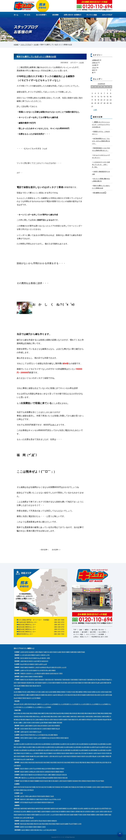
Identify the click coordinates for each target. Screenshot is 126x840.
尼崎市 (22, 790)
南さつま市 (43, 830)
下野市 (61, 673)
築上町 (32, 817)
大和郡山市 (32, 771)
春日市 (58, 811)
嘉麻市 (37, 814)
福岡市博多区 (31, 808)
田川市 (24, 814)
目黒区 (94, 692)
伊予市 (22, 802)
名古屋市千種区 (21, 747)
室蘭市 (68, 652)
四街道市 (41, 679)
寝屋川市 (27, 781)
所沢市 (30, 704)
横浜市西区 (29, 716)
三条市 (49, 725)
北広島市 (31, 652)
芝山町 (97, 682)
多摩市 (88, 695)
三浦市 (37, 719)
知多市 (99, 753)
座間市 (61, 719)
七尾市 (22, 732)
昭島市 (20, 698)
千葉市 (19, 682)
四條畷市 (37, 781)
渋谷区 (89, 692)
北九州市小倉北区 (94, 808)
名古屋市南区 (102, 750)
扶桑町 (103, 756)
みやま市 (42, 814)
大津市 (31, 768)
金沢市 (26, 732)
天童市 (36, 664)
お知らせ (95, 62)
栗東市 (54, 768)
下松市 (52, 796)
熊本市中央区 (38, 824)
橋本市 (23, 778)
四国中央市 (50, 802)
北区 (47, 580)
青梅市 (39, 698)
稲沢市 (69, 756)
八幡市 (49, 774)
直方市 (110, 811)
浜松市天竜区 (24, 762)
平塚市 (70, 719)
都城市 (39, 827)
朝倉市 (16, 814)
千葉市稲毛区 (58, 679)
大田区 (102, 692)
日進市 (76, 753)
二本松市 (37, 667)
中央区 (51, 595)
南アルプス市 (37, 735)
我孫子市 (80, 682)
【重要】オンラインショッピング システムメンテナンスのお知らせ (101, 124)
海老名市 (56, 719)
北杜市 (22, 735)
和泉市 (89, 781)
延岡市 (22, 827)
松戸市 (95, 679)
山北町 (42, 722)
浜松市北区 (31, 762)
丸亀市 (38, 799)
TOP (74, 629)
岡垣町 (89, 814)
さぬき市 (51, 799)
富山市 (58, 728)
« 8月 (95, 110)
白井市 (73, 682)
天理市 (38, 771)
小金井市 (54, 695)
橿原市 (62, 771)
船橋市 (22, 679)
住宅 (93, 70)
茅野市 (58, 738)
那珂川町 (66, 814)
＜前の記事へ (44, 550)
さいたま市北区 (73, 704)
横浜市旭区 (26, 713)
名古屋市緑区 (23, 750)
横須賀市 (23, 719)
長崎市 (49, 821)
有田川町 (65, 778)
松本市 (54, 738)
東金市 (108, 679)
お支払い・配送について (81, 637)
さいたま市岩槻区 (53, 704)
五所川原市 (28, 655)
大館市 (22, 661)
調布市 (23, 695)
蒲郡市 (42, 753)
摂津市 (93, 781)
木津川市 (64, 774)
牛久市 (39, 670)
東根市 (32, 664)
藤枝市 (89, 762)
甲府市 (31, 735)
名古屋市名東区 (59, 747)
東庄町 (35, 686)
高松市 (46, 799)
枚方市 (22, 781)
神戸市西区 (80, 787)
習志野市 (31, 679)
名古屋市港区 (77, 747)
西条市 (39, 802)
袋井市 (19, 765)
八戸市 (48, 655)
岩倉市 (79, 756)
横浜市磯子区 (42, 713)
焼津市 (98, 762)
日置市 (32, 830)
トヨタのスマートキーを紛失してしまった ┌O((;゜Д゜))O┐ (101, 164)
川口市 (21, 704)
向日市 (35, 774)
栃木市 (56, 673)
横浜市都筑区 (105, 713)
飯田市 (67, 738)
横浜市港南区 (65, 713)
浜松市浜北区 (39, 762)
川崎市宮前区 (97, 716)
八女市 (97, 811)
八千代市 (49, 682)
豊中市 (51, 781)
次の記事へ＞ (56, 550)
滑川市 (31, 728)
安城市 (27, 753)
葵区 (81, 762)
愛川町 (109, 719)
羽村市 (24, 698)
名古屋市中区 (29, 744)
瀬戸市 (86, 753)
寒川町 (16, 722)
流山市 (100, 679)
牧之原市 (102, 762)
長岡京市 (40, 774)
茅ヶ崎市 (79, 719)
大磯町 (20, 722)
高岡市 (26, 728)
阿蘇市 (58, 824)
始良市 (23, 830)
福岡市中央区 (54, 808)
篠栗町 (93, 814)
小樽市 (36, 652)
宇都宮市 (22, 673)
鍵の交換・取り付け (98, 629)
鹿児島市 (37, 830)
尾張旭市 (73, 756)
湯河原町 (59, 722)
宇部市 (39, 796)
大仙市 (35, 661)
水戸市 (26, 670)
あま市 (23, 759)
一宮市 (50, 756)
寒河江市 (27, 664)
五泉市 (35, 725)
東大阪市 (55, 781)
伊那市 (62, 738)
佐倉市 (36, 679)
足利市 (52, 673)
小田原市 (94, 719)
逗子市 (32, 719)
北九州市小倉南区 (83, 808)
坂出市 (42, 799)
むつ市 (22, 655)
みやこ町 (22, 817)
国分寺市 (70, 695)
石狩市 (26, 652)
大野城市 (77, 811)
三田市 (94, 787)
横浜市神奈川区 (18, 713)
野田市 (104, 679)
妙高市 (45, 725)
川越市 (39, 704)
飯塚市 (48, 811)
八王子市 (33, 698)
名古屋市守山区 (94, 747)
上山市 (45, 664)
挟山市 (34, 704)
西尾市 (37, 753)
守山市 (35, 768)
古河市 (31, 670)
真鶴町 (55, 722)
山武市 (102, 682)
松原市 (65, 781)
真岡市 (48, 673)
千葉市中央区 (82, 679)
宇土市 (71, 824)
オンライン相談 (78, 634)
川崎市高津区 (89, 716)
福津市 (20, 814)
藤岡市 (41, 676)
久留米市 (43, 811)
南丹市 (26, 774)
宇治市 (45, 774)
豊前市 (61, 814)
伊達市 (55, 652)
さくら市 (34, 673)
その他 (81, 62)
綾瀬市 (65, 719)
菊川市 (107, 762)
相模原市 (41, 719)
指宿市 (54, 830)
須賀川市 (53, 667)
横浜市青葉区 (34, 713)
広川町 (27, 817)
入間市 (26, 704)
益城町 (66, 824)
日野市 (107, 695)
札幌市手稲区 (81, 652)
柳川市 (82, 811)
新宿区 (63, 692)
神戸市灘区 (32, 787)
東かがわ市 (57, 799)
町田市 (93, 695)
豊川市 (46, 753)
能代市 (26, 661)
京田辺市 (58, 774)
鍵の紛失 (76, 632)
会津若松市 (43, 667)
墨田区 (33, 692)
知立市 (23, 753)
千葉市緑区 (90, 679)
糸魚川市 (40, 725)
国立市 (75, 695)
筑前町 (102, 814)
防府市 (43, 796)
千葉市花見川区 (48, 679)
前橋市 (26, 676)
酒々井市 (35, 682)
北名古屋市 (89, 756)
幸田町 (27, 756)
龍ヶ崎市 (48, 670)
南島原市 (54, 821)
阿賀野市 (57, 725)
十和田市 (42, 655)
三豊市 (28, 799)
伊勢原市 (89, 719)
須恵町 (106, 814)
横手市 (39, 661)
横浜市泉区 (49, 713)
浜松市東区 (46, 762)
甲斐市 (26, 735)
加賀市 (35, 732)
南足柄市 (100, 719)
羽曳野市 (69, 781)
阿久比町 (36, 756)
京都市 (22, 774)
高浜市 (63, 753)
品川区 (98, 692)
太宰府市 (87, 811)
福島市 (26, 667)
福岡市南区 (24, 808)
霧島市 (28, 830)
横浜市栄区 (81, 713)
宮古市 (31, 658)
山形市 (41, 664)
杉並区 (107, 692)
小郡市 (101, 811)
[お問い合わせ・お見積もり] (73, 15)
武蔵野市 (32, 695)
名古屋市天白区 (48, 750)
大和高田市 (47, 771)
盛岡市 (26, 658)
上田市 (39, 738)
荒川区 (24, 692)
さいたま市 (44, 704)
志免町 (71, 814)
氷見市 (22, 728)
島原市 (45, 821)
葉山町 (105, 719)
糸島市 (68, 811)
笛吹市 (43, 735)
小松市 (31, 732)
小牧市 (65, 756)
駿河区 (85, 762)
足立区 (16, 692)
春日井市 (55, 756)
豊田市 (72, 753)
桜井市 (53, 771)
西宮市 (107, 787)
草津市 (49, 768)
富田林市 (75, 781)
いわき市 (63, 667)
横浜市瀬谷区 (88, 713)
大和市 (51, 719)
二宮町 (24, 722)
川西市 (98, 787)
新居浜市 (44, 802)
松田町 (37, 722)
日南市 (44, 827)
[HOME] (18, 15)
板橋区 (55, 692)
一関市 (48, 658)
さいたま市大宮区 (84, 704)
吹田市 (42, 781)
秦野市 (84, 719)
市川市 (26, 679)
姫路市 (16, 787)
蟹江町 (32, 759)
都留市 (56, 735)
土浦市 (22, 670)
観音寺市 (22, 799)
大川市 (47, 814)
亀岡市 (31, 774)
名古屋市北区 (31, 750)
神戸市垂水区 (73, 787)
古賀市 (105, 811)
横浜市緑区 (47, 716)
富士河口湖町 (49, 735)
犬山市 (60, 756)
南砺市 (54, 728)
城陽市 (54, 774)
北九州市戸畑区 (35, 811)
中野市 (22, 738)
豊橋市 (50, 753)
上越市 (26, 725)
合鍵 (80, 629)
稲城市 (84, 695)
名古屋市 (16, 744)
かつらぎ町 (29, 778)
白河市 (59, 667)
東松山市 (16, 704)
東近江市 (44, 768)
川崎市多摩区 (105, 716)
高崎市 (22, 676)
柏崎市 (31, 725)
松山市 (31, 802)
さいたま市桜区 (37, 707)
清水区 (77, 762)
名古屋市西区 (102, 744)
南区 (47, 608)
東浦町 (32, 756)
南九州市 (49, 830)
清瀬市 (43, 695)
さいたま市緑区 (103, 704)
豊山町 (94, 756)
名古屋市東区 (66, 750)
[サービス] (27, 15)
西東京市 (38, 695)
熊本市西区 (30, 824)
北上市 (39, 658)
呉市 (21, 793)
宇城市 (75, 824)
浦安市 (54, 682)
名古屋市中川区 (64, 744)
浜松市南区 (67, 762)
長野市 (26, 738)
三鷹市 (27, 695)
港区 (77, 692)
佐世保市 (22, 821)
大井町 (33, 722)
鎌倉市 (28, 719)
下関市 (26, 796)
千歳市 (45, 652)
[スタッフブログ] (106, 15)
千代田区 (68, 692)
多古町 (19, 686)
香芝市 (42, 771)
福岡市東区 (17, 808)
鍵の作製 (93, 632)
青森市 (33, 655)
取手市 (44, 670)
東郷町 (23, 756)
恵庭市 (41, 652)
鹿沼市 (39, 673)
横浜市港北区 (73, 713)
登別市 (64, 652)
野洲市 (39, 768)
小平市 (65, 695)
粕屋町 (76, 814)
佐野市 (43, 673)
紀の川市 (35, 778)
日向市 (26, 827)
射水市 (39, 728)
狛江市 (19, 695)
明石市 (32, 790)
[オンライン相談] (92, 15)
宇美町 (80, 814)
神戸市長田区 (56, 787)
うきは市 (52, 814)
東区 (59, 592)
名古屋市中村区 (40, 747)
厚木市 (47, 719)
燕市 (53, 725)
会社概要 (101, 634)
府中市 (80, 695)
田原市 (19, 756)
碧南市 (68, 753)
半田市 (104, 753)
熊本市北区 (23, 824)
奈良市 (22, 771)
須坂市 (31, 738)
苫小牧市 (50, 652)
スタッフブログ (91, 634)
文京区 (50, 692)
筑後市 (29, 814)
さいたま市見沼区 (64, 704)
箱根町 (50, 722)
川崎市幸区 (73, 716)
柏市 (76, 682)
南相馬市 (31, 667)
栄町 (89, 682)
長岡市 (22, 725)
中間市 (33, 814)
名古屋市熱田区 (83, 744)
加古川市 (26, 790)
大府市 (95, 753)
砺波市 (49, 728)
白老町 (59, 652)
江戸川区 (38, 692)
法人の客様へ (103, 632)
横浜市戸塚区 (97, 713)
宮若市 (57, 814)
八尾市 (61, 781)
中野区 (85, 692)
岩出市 (40, 778)
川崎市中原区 (81, 716)
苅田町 (84, 814)
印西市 (86, 682)
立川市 (103, 695)
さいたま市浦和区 (27, 707)
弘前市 (38, 655)
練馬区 (81, 692)
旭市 (31, 686)
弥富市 (19, 759)
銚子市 (39, 686)
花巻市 (35, 658)
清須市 (83, 756)
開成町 (46, 722)
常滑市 (108, 753)
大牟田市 (53, 811)
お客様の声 (95, 60)
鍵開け (87, 629)
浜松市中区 (60, 762)
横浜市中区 (22, 716)
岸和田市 (84, 781)
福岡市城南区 (63, 808)
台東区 (29, 692)
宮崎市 (35, 827)
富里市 (40, 682)
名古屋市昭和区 (45, 744)
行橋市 (92, 811)
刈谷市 (55, 753)
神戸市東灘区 (88, 787)
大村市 (32, 821)
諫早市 (36, 821)
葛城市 (57, 771)
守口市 (98, 781)
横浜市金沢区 (57, 713)
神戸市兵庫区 (48, 787)
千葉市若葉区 (74, 679)
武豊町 (42, 756)
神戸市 (20, 787)
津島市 (107, 756)
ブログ (94, 67)
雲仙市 (41, 821)
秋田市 (31, 661)
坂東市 (35, 670)
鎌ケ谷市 (67, 682)
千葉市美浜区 (66, 679)
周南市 (48, 796)
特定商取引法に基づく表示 (99, 637)
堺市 (80, 781)
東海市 (91, 753)
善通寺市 (32, 799)
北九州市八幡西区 (72, 808)
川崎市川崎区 (66, 716)
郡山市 (49, 667)
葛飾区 (20, 692)
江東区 (43, 692)
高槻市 (32, 781)
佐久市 (49, 738)
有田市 (60, 778)
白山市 (39, 732)
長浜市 (22, 768)
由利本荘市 (45, 661)
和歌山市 (45, 778)
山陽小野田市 (33, 796)
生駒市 (26, 771)
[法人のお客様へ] (41, 15)
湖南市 (58, 768)
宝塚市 (103, 787)
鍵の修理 (84, 632)
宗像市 (73, 811)
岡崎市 (19, 753)
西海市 (28, 821)
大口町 (99, 756)
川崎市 (60, 716)
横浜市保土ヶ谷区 (38, 716)
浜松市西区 (53, 762)
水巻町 (97, 814)
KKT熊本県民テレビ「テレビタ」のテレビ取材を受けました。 (101, 141)
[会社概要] (56, 15)
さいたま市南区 (46, 707)
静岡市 (73, 762)
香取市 (27, 686)
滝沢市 (22, 658)
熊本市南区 (52, 824)
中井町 (29, 722)
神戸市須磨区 (64, 787)
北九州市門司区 (103, 808)
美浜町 (46, 756)
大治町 (27, 759)
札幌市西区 (73, 652)
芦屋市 (17, 790)
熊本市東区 (45, 824)
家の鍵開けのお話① (99, 192)
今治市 (35, 802)
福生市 (29, 698)
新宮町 (17, 817)
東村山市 (60, 695)
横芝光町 (106, 682)
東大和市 (97, 695)
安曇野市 (44, 738)
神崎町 (23, 686)
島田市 (93, 762)
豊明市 (59, 753)
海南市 (56, 778)
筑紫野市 (63, 811)
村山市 (22, 664)
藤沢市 (74, 719)
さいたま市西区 (94, 704)
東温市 (26, 802)
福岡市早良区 (39, 808)
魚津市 (35, 728)
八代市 (79, 824)
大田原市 (28, 673)
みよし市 (32, 753)
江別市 (22, 652)
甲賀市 (62, 768)
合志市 (62, 824)
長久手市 (81, 753)
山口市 (22, 796)
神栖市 (54, 670)
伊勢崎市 (35, 676)
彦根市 (26, 768)
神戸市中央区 (40, 787)
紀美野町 (50, 778)
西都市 (31, 827)
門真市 (102, 781)
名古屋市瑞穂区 (83, 750)
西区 (42, 594)
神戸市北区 (25, 787)
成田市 (93, 682)
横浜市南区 (54, 716)
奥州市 (44, 658)
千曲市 (35, 738)
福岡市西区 (47, 808)
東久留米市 (48, 695)
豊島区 (59, 692)
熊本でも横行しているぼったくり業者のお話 (36, 56)
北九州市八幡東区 (26, 811)
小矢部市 (44, 728)
